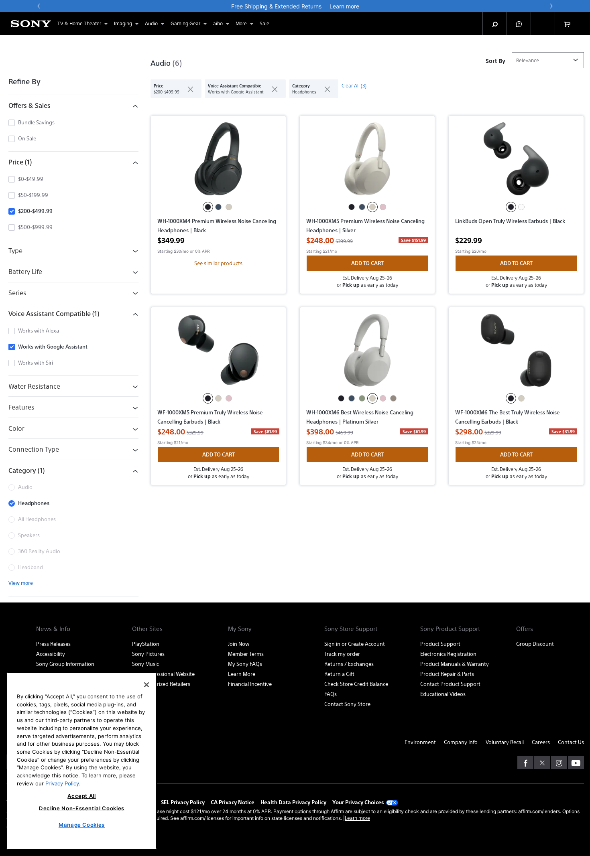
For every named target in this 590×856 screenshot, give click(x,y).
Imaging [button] (123, 23)
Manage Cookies (82, 825)
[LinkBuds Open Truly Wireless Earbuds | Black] (516, 162)
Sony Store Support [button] (350, 628)
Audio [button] (151, 23)
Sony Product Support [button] (450, 628)
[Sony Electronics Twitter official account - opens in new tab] (542, 762)
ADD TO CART (367, 263)
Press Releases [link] (53, 643)
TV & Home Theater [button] (79, 23)
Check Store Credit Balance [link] (356, 683)
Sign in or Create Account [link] (354, 643)
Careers (541, 741)
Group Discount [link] (535, 643)
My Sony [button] (240, 628)
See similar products (218, 263)
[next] (551, 6)
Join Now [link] (238, 643)
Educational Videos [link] (443, 693)
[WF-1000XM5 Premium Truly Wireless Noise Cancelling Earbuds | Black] (218, 353)
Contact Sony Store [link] (347, 703)
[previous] (39, 6)
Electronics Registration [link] (448, 653)
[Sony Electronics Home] (31, 23)
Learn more (357, 818)
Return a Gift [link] (339, 673)
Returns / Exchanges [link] (349, 663)
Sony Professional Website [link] (163, 673)
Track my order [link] (342, 653)
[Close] (146, 685)
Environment (420, 741)
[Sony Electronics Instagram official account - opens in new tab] (559, 762)
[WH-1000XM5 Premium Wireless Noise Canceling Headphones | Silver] (367, 162)
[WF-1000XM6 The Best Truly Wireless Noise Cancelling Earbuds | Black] (516, 353)
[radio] (208, 207)
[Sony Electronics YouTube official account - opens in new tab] (576, 762)
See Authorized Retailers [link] (161, 683)
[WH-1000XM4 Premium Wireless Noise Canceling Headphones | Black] (218, 162)
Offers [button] (524, 628)
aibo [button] (218, 23)
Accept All (81, 796)
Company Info (461, 741)
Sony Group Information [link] (65, 663)
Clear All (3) (354, 85)
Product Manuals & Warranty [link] (454, 663)
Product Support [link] (440, 643)
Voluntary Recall (505, 741)
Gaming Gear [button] (185, 23)
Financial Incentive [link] (250, 683)
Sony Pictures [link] (148, 653)
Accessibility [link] (50, 653)
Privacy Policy (62, 783)
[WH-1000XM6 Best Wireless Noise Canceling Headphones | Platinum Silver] (367, 353)
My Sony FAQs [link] (245, 663)
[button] (519, 23)
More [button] (241, 23)
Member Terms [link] (246, 653)
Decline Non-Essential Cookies (81, 808)
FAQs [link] (330, 693)
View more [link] (20, 583)
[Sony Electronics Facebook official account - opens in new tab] (525, 762)
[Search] (494, 23)
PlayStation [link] (145, 643)
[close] (187, 88)
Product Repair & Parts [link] (447, 673)
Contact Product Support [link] (450, 683)
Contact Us (571, 741)
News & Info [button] (53, 628)
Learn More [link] (241, 673)
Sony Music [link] (145, 663)
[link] (264, 23)
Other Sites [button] (147, 628)
